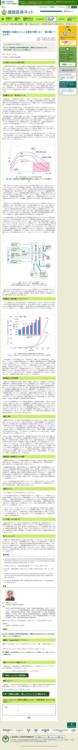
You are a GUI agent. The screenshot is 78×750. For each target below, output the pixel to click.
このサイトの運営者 (71, 19)
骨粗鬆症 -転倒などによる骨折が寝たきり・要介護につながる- (67, 84)
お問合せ (52, 7)
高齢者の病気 (17, 19)
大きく (74, 7)
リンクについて (19, 730)
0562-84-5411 (17, 741)
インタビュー (40, 19)
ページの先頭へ (71, 726)
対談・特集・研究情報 (51, 19)
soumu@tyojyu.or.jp (41, 741)
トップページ (2, 19)
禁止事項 (28, 730)
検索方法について (68, 11)
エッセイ (61, 19)
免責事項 (36, 730)
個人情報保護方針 (45, 730)
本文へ (4, 7)
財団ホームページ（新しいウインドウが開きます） (51, 737)
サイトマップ (43, 7)
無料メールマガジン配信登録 (15, 675)
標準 (69, 7)
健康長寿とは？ (9, 19)
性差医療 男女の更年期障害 (67, 78)
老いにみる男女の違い (66, 74)
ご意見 (6, 707)
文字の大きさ (61, 7)
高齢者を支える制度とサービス (28, 19)
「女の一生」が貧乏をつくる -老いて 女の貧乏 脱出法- (67, 91)
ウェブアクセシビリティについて (60, 730)
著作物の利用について (8, 730)
